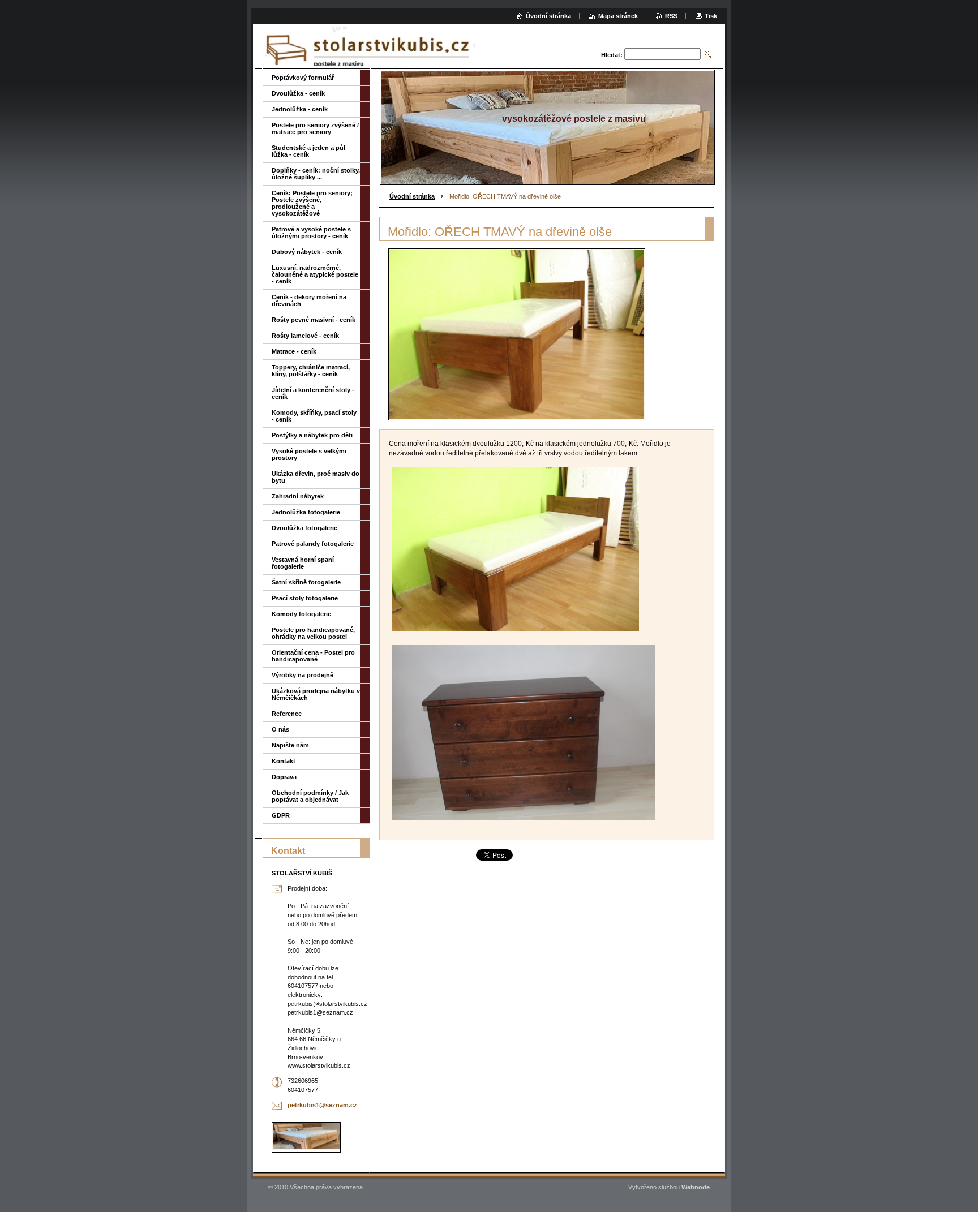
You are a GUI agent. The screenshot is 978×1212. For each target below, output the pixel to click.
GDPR (281, 815)
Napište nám (290, 745)
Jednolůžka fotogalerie (306, 512)
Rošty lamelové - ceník (305, 335)
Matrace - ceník (294, 351)
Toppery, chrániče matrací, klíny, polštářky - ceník (311, 370)
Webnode (695, 1187)
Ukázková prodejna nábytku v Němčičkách (316, 694)
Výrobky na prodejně (302, 675)
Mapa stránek (618, 15)
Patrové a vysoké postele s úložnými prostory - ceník (311, 232)
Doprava (284, 776)
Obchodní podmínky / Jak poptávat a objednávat (310, 796)
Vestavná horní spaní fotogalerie (303, 563)
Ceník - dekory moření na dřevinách (309, 300)
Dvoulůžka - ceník (298, 93)
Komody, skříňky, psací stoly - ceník (314, 416)
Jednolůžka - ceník (300, 109)
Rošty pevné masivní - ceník (313, 319)
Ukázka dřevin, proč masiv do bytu (315, 477)
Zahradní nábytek (298, 496)
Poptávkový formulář (303, 77)
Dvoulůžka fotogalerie (304, 528)
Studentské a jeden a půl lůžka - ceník (308, 151)
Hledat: (612, 54)
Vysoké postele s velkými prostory (309, 454)
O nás (280, 729)
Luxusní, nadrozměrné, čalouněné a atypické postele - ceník (315, 274)
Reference (287, 713)
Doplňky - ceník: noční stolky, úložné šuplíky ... (316, 173)
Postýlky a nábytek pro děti (312, 435)
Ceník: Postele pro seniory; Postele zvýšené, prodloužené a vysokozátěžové (312, 203)
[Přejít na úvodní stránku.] (369, 47)
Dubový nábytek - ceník (307, 251)
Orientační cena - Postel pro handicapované (313, 656)
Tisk (711, 15)
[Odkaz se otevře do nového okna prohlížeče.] (516, 334)
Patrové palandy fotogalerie (313, 543)
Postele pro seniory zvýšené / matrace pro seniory (315, 128)
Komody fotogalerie (301, 614)
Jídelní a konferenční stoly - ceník (313, 393)
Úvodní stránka (412, 196)
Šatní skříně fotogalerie (306, 582)
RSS (671, 15)
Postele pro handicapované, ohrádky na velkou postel (313, 633)
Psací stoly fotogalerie (305, 598)
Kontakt (283, 761)
